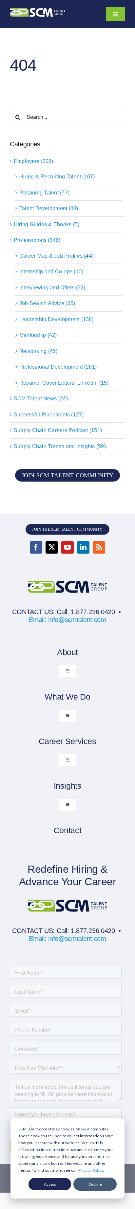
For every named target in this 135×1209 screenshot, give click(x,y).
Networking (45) (38, 351)
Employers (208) (33, 161)
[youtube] (67, 547)
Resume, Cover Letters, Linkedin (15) (64, 383)
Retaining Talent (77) (44, 192)
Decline (95, 1184)
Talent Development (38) (48, 208)
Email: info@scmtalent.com (67, 619)
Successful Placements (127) (49, 414)
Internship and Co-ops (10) (51, 271)
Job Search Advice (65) (47, 303)
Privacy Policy (90, 1170)
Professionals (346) (37, 240)
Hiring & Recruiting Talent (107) (57, 176)
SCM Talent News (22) (41, 398)
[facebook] (36, 547)
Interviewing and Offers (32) (52, 287)
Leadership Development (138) (56, 319)
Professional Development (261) (58, 367)
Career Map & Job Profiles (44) (56, 256)
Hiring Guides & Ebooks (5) (46, 224)
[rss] (99, 547)
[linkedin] (83, 547)
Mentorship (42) (38, 335)
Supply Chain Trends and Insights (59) (60, 446)
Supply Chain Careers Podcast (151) (58, 430)
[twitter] (52, 547)
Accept (50, 1184)
